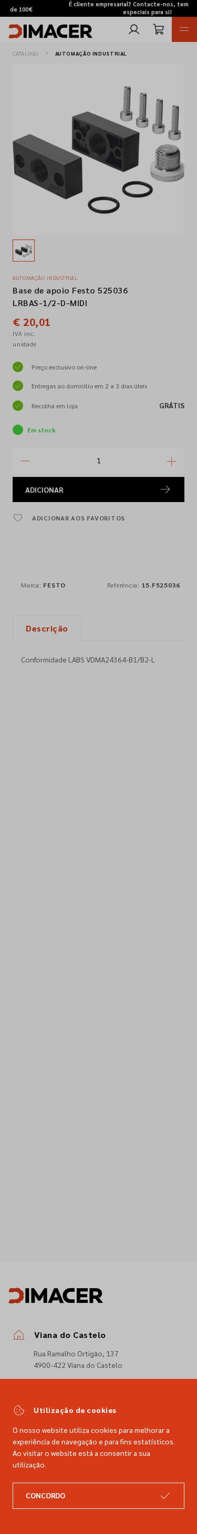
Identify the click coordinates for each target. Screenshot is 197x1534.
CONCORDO (45, 1495)
